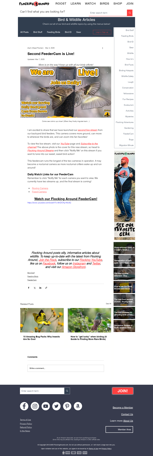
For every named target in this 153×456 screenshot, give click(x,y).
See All (108, 304)
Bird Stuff (37, 32)
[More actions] (102, 47)
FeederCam (32, 280)
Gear (78, 32)
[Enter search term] (129, 13)
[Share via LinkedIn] (40, 288)
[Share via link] (46, 288)
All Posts (24, 32)
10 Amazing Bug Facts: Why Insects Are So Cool (41, 337)
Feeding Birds (53, 32)
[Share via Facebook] (28, 288)
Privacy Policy (26, 423)
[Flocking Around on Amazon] (78, 406)
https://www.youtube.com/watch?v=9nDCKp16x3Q (49, 202)
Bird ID (68, 32)
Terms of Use (25, 419)
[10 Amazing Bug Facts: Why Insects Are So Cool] (42, 320)
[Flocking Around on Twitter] (56, 406)
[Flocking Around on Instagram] (35, 406)
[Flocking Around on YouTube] (45, 406)
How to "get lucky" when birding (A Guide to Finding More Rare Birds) (89, 337)
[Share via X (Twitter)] (34, 288)
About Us (128, 420)
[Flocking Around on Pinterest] (67, 406)
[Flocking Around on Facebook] (24, 406)
